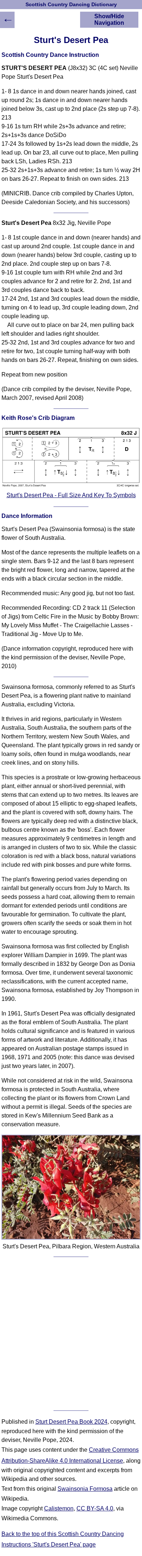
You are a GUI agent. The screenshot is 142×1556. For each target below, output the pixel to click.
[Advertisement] (71, 1334)
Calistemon (59, 1508)
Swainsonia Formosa (85, 1489)
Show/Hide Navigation (109, 19)
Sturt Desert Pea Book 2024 (71, 1422)
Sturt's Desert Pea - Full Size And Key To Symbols (71, 495)
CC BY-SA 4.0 (94, 1508)
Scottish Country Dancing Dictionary (71, 4)
